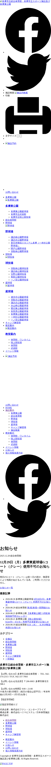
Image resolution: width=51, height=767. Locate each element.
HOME (8, 408)
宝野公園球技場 (18, 274)
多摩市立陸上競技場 (20, 217)
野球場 (8, 223)
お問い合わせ (11, 748)
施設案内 (9, 410)
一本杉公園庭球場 (19, 317)
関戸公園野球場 (18, 248)
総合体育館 (10, 220)
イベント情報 (11, 351)
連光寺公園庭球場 (19, 297)
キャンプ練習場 (13, 322)
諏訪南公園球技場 (19, 271)
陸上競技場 (16, 342)
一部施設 (9, 659)
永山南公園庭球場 (19, 305)
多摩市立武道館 (18, 214)
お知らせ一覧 (6, 588)
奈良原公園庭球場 (19, 311)
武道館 (14, 348)
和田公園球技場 (18, 277)
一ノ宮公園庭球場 (19, 320)
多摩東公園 (10, 197)
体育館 (14, 345)
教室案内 (9, 325)
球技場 (8, 254)
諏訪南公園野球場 (19, 237)
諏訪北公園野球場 (19, 240)
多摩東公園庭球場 (19, 211)
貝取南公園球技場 (19, 268)
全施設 (8, 639)
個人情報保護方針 (14, 453)
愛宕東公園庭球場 (19, 308)
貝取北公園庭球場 (19, 300)
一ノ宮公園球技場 (19, 280)
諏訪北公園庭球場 (19, 303)
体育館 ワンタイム (20, 340)
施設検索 (15, 430)
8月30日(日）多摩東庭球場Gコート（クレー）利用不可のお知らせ (28, 602)
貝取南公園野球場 (19, 251)
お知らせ (9, 450)
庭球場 (8, 282)
